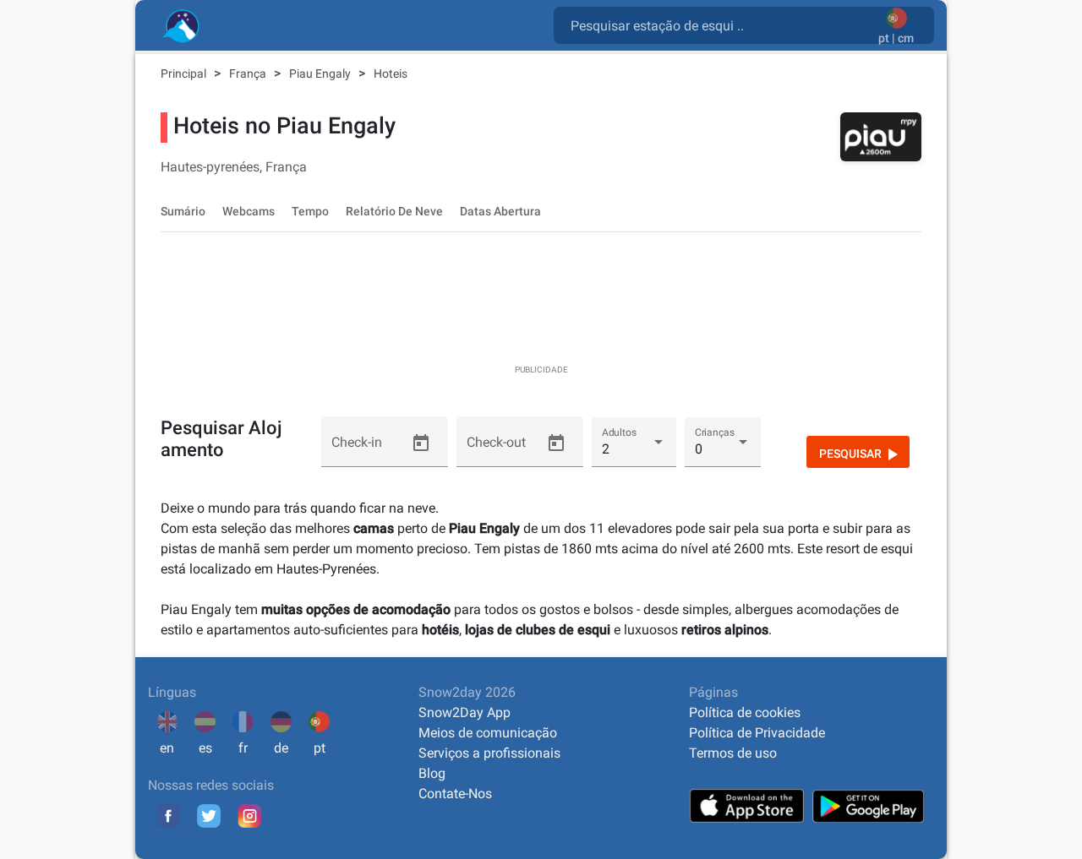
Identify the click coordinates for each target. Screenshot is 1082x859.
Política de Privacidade (757, 733)
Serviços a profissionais (489, 753)
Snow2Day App (464, 712)
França (249, 73)
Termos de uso (733, 753)
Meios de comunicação (487, 733)
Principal (185, 73)
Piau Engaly (321, 73)
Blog (431, 773)
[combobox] (719, 24)
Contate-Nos (455, 794)
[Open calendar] (421, 443)
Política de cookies (745, 712)
